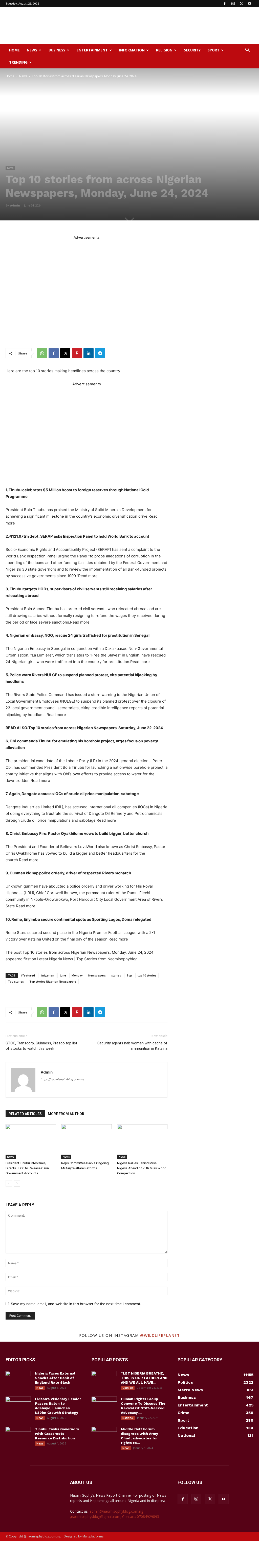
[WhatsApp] (42, 353)
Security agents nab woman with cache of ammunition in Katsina (132, 1046)
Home (14, 50)
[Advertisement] (161, 25)
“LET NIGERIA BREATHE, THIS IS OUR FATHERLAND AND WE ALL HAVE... (144, 1377)
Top (129, 975)
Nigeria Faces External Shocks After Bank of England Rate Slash (55, 1377)
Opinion (127, 1387)
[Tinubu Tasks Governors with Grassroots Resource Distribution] (18, 1435)
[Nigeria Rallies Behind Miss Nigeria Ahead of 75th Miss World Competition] (142, 1141)
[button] (247, 50)
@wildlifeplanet (160, 1335)
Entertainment (92, 50)
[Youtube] (249, 3)
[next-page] (17, 1183)
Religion (164, 50)
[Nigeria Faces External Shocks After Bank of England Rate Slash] (18, 1380)
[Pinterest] (77, 353)
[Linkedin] (88, 353)
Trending (18, 62)
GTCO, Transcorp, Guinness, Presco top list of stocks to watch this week (41, 1046)
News (32, 50)
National (128, 1418)
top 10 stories (147, 975)
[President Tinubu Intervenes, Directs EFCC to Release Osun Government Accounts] (31, 1141)
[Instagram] (233, 3)
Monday (77, 975)
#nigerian (47, 975)
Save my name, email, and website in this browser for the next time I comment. (76, 1304)
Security (192, 50)
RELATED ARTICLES (25, 1114)
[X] (241, 3)
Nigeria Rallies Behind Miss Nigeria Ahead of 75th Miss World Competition (141, 1168)
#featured (28, 975)
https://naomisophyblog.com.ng (62, 1079)
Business (57, 50)
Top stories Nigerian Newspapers (52, 981)
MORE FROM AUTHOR (66, 1114)
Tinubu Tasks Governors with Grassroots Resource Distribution (57, 1433)
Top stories (16, 981)
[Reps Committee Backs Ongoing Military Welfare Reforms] (86, 1141)
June (63, 975)
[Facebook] (224, 3)
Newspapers (97, 975)
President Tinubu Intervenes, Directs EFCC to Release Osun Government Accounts (27, 1168)
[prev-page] (9, 1183)
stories (116, 975)
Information (132, 50)
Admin (15, 205)
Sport (214, 50)
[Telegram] (100, 353)
